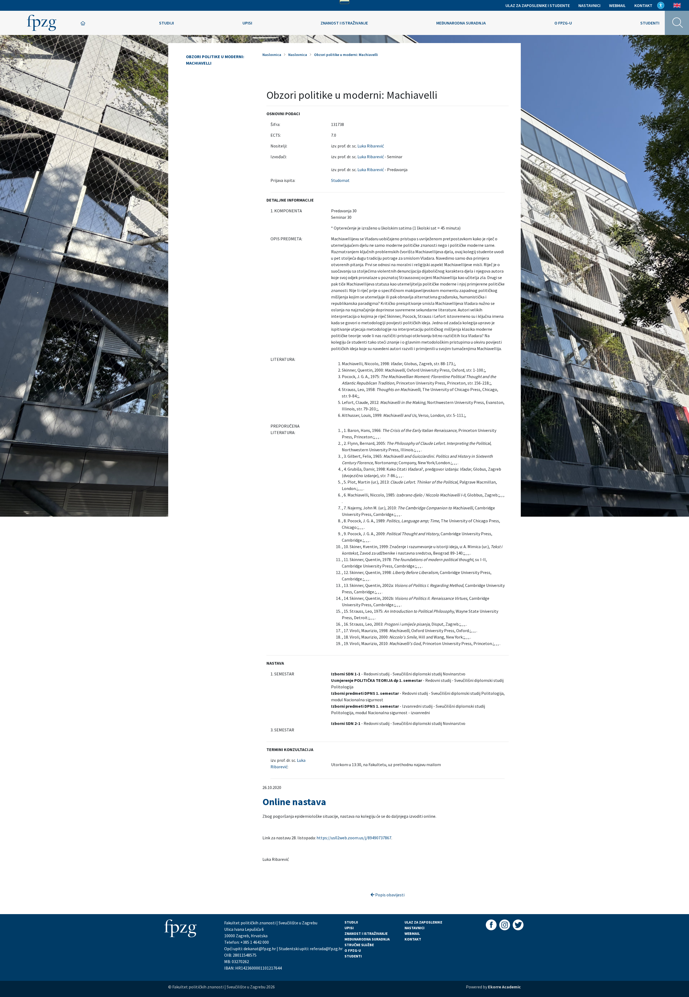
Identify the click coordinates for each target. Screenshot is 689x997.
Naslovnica (271, 54)
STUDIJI (351, 922)
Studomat (340, 180)
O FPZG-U (352, 950)
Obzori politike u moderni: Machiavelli (215, 60)
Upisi (247, 23)
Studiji (166, 23)
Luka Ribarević (370, 146)
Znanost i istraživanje (344, 23)
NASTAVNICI (414, 927)
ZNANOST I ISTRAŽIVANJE (366, 933)
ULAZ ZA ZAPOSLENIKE (423, 922)
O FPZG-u (563, 23)
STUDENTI (353, 956)
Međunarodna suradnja (461, 23)
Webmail (617, 5)
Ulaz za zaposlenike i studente (537, 5)
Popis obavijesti (389, 894)
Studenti (649, 23)
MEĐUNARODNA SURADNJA (367, 939)
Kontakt (643, 5)
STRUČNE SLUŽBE (359, 944)
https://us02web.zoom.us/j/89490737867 (354, 837)
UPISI (349, 927)
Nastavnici (589, 5)
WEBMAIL (412, 933)
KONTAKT (413, 939)
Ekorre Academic (504, 986)
